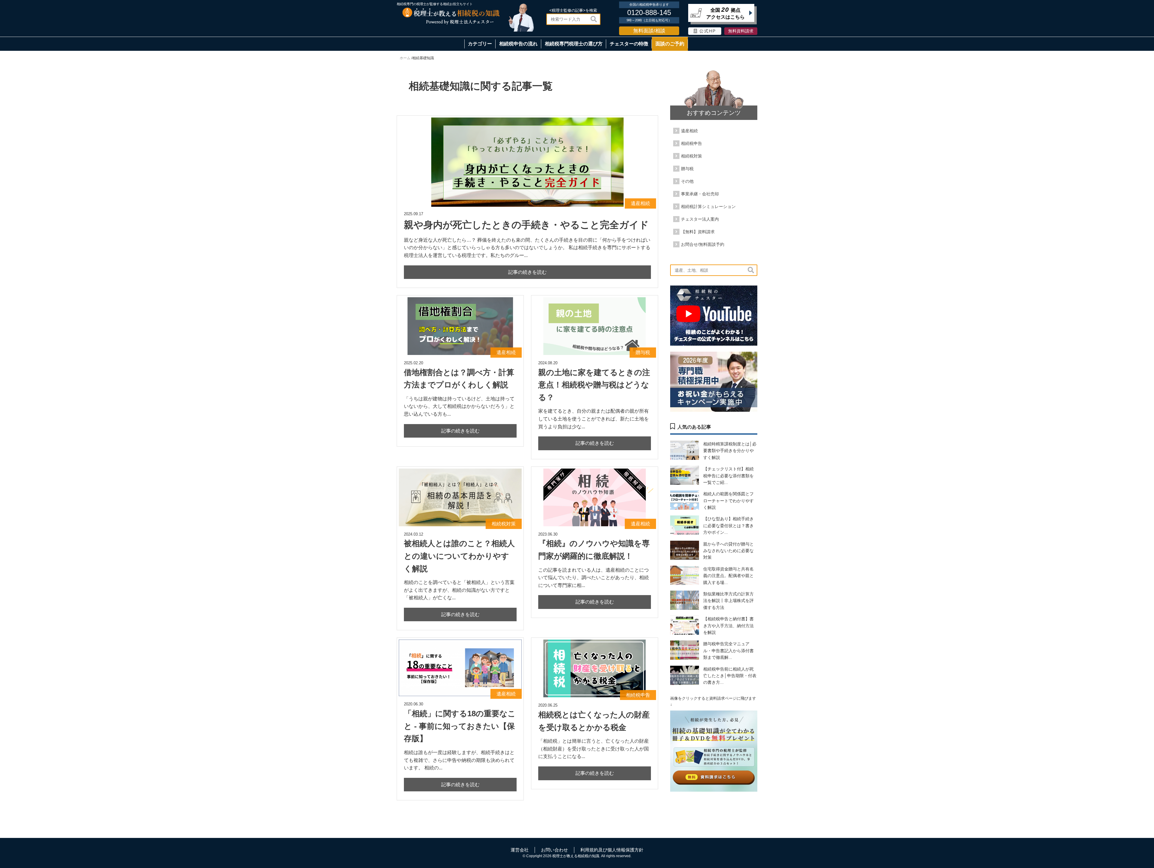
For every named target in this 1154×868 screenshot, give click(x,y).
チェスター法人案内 (700, 219)
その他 (687, 181)
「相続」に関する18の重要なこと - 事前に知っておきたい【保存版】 (460, 726)
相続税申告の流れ (518, 43)
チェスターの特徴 (629, 43)
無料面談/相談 (649, 31)
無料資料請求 (740, 31)
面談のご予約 (669, 43)
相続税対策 (691, 156)
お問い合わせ (554, 849)
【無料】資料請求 (698, 231)
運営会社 (520, 849)
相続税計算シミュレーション (708, 206)
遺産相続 (689, 130)
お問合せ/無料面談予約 (702, 244)
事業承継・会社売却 (700, 193)
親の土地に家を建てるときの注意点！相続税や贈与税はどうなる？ (594, 385)
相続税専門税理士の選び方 (574, 43)
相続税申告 (691, 143)
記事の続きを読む (527, 272)
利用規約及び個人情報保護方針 (611, 849)
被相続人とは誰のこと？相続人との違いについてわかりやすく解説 (459, 556)
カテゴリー (480, 43)
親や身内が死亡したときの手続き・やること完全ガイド (526, 224)
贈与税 (687, 168)
